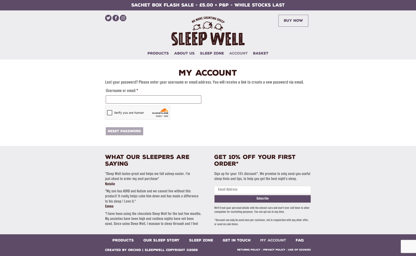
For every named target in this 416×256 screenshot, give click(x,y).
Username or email (129, 91)
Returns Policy (248, 249)
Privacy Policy (274, 249)
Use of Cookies (299, 249)
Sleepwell (155, 250)
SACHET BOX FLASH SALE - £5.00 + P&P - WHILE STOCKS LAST (208, 5)
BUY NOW (293, 20)
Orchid (134, 250)
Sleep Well (208, 31)
